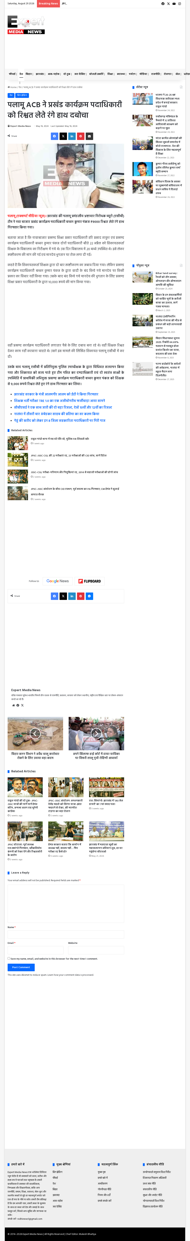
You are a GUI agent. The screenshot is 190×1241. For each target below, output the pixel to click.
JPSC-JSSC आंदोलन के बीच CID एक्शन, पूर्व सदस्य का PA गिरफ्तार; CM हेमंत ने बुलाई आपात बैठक (120, 3)
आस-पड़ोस (53, 74)
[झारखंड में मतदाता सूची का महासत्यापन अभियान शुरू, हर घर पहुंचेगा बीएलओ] (106, 831)
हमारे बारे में (103, 1178)
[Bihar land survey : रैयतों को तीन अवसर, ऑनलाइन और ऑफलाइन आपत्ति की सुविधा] (142, 277)
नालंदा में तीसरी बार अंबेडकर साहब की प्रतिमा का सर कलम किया (56, 414)
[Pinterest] (80, 136)
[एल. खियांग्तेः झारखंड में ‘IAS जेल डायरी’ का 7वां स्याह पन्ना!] (106, 787)
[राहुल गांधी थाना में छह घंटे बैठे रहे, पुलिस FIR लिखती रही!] (18, 443)
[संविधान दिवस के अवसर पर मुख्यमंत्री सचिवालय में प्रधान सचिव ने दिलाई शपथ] (142, 187)
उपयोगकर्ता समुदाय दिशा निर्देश (157, 1172)
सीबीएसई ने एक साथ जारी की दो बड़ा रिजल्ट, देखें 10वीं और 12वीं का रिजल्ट (63, 407)
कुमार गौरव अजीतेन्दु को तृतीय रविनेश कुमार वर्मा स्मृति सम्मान (168, 168)
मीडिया (143, 74)
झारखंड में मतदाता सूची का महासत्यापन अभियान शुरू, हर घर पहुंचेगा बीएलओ (105, 848)
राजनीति (155, 74)
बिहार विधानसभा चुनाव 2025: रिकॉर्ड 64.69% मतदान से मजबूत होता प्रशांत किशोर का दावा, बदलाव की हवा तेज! (168, 346)
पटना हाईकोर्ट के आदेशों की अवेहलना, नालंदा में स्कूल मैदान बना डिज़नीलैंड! (168, 370)
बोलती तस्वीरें (96, 74)
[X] (63, 136)
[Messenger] (89, 596)
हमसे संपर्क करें (104, 1201)
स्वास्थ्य (121, 74)
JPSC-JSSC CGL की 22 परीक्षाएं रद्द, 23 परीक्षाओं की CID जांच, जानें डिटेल (69, 456)
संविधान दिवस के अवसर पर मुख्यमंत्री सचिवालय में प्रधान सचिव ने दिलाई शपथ (169, 188)
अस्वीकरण (102, 1184)
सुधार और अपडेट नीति (152, 1195)
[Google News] (58, 581)
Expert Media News (20, 126)
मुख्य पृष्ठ (102, 1172)
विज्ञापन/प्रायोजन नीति (153, 1207)
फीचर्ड (12, 74)
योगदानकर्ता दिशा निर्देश (153, 1201)
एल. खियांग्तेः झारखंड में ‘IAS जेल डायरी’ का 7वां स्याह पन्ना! (106, 802)
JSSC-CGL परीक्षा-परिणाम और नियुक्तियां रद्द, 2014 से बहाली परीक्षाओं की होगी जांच (74, 472)
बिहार (29, 74)
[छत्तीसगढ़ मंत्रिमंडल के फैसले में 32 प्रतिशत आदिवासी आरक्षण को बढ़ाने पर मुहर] (142, 120)
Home (13, 87)
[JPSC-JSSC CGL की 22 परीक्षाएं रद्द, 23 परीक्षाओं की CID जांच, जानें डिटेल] (18, 460)
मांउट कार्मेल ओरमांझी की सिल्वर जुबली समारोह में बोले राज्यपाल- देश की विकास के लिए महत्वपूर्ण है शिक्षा (169, 146)
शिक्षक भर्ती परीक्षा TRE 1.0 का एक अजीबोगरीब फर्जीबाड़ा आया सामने (59, 401)
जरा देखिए (79, 74)
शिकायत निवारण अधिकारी (154, 1178)
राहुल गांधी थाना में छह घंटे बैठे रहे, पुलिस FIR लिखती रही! (60, 439)
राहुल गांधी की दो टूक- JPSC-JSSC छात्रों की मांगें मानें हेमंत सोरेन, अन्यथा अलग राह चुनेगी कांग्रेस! (23, 806)
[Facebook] (54, 136)
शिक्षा (110, 74)
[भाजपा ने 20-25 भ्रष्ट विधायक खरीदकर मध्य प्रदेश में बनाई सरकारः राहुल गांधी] (142, 99)
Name (12, 927)
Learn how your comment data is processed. (71, 975)
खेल (178, 74)
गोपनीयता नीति (104, 1190)
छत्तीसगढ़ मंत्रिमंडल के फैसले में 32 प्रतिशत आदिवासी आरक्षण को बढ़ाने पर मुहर (167, 123)
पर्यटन (132, 74)
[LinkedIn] (72, 136)
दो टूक (66, 74)
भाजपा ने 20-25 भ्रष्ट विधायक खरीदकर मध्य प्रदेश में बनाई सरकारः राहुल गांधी (167, 101)
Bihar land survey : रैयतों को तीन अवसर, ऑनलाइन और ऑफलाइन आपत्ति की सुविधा (168, 279)
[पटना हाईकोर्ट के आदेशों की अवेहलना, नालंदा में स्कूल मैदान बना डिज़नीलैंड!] (142, 369)
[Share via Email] (89, 136)
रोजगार (167, 74)
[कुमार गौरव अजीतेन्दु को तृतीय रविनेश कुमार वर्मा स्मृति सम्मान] (142, 169)
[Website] (13, 705)
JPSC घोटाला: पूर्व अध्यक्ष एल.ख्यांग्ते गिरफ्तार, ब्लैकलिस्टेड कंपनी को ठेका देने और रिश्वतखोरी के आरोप (25, 850)
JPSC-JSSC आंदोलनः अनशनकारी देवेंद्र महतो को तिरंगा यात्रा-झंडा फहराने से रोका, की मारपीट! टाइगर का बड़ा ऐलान (65, 806)
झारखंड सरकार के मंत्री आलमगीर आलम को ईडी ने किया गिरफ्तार (56, 394)
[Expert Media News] (26, 25)
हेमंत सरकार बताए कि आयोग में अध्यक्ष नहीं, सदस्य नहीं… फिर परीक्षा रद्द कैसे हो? (64, 848)
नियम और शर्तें (104, 1195)
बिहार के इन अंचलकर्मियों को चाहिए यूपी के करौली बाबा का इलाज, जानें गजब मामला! (169, 301)
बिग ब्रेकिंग (22, 95)
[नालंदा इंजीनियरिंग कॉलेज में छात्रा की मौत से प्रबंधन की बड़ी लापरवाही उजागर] (142, 320)
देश (21, 74)
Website (72, 943)
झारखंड (40, 74)
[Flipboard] (90, 581)
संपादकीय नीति (150, 1190)
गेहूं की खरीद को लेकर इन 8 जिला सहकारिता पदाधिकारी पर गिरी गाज (59, 421)
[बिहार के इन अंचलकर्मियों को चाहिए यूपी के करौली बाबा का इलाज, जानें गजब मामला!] (142, 299)
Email (11, 943)
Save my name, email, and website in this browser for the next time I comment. (54, 959)
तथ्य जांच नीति (149, 1184)
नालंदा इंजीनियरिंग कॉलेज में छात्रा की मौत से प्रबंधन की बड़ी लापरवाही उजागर (169, 323)
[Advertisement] (129, 38)
